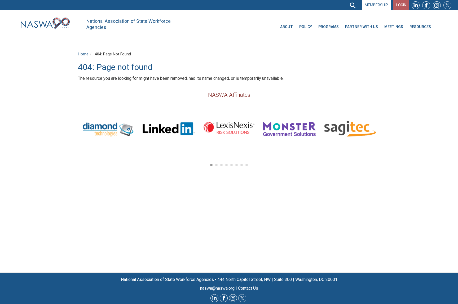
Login (401, 5)
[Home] (47, 23)
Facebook (426, 5)
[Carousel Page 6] (236, 165)
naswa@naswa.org (217, 288)
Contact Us (248, 288)
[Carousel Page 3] (221, 165)
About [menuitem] (286, 27)
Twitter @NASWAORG (242, 298)
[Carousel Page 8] (246, 165)
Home (83, 54)
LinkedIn (416, 5)
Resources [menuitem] (420, 27)
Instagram (437, 5)
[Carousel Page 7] (241, 165)
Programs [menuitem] (328, 27)
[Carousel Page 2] (216, 165)
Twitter (447, 5)
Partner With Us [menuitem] (361, 27)
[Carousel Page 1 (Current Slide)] (211, 165)
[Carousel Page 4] (226, 165)
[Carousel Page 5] (231, 165)
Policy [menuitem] (305, 27)
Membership (376, 5)
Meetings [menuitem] (393, 27)
